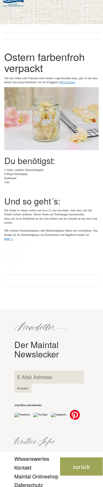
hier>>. (8, 238)
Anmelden (23, 388)
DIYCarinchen (67, 82)
